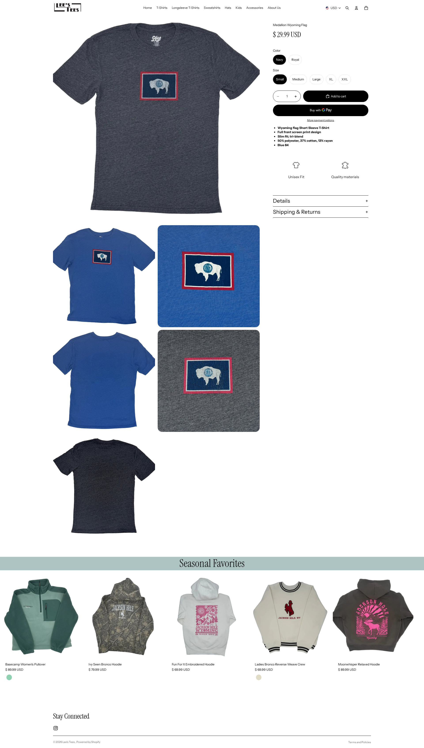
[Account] (356, 8)
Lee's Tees (68, 742)
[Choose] (74, 650)
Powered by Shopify (88, 742)
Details (281, 201)
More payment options (320, 120)
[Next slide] (365, 631)
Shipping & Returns (296, 212)
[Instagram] (55, 728)
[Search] (347, 8)
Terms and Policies (359, 742)
